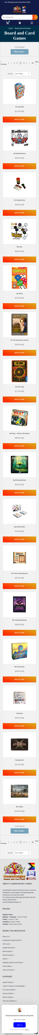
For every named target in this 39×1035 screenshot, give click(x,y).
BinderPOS (18, 1034)
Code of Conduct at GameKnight (13, 986)
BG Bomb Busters (20, 153)
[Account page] (20, 23)
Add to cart (19, 119)
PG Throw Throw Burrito (19, 573)
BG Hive (19, 247)
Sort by (10, 73)
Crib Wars (19, 713)
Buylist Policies (8, 982)
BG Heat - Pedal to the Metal (19, 433)
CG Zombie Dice (19, 200)
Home (11, 28)
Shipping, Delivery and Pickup (12, 962)
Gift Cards (6, 944)
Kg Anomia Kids (19, 527)
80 (32, 63)
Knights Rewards (8, 948)
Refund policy (7, 951)
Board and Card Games (23, 28)
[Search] (35, 17)
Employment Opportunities (12, 940)
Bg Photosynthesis (19, 480)
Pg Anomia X (19, 760)
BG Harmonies (19, 667)
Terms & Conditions (9, 1001)
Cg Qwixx (19, 293)
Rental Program (8, 955)
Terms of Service (8, 970)
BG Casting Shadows (19, 620)
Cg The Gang (19, 387)
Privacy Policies (8, 993)
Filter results (19, 52)
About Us (6, 936)
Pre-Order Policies (9, 990)
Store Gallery (7, 966)
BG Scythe (19, 807)
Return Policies (8, 997)
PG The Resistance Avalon (19, 340)
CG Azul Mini (19, 107)
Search (5, 959)
